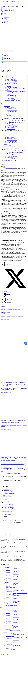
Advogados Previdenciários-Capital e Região (16, 593)
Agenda (5, 499)
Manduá (19, 522)
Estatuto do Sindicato (12, 80)
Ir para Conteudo (8, 3)
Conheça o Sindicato (11, 79)
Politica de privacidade (12, 82)
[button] (14, 103)
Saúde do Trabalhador (12, 87)
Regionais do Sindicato (12, 83)
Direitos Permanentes (12, 96)
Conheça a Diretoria (11, 77)
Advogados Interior (11, 95)
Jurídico (7, 90)
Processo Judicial (11, 99)
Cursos (5, 516)
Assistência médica (8, 514)
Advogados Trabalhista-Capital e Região (16, 91)
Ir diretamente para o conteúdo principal (10, 1)
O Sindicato (8, 76)
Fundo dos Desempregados (12, 101)
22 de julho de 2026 (5, 467)
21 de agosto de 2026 (6, 392)
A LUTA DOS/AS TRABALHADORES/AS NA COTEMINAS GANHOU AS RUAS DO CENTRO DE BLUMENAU (14, 389)
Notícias (7, 84)
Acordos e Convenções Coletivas (15, 88)
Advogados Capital (8, 504)
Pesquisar (9, 86)
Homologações (10, 98)
